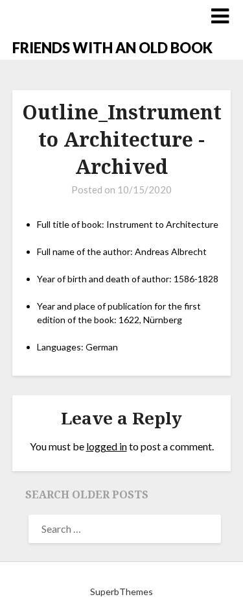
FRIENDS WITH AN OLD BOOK (112, 47)
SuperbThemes (121, 591)
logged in (106, 446)
